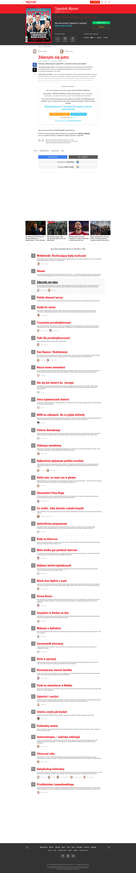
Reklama (70, 850)
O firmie (49, 850)
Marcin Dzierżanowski (44, 501)
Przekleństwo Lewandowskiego (55, 784)
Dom (73, 847)
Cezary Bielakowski (44, 315)
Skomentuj (84, 157)
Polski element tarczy (50, 297)
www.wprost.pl (70, 869)
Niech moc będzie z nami (52, 580)
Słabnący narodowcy (49, 445)
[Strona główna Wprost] (31, 2)
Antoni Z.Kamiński (43, 438)
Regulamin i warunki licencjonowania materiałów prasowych (58, 142)
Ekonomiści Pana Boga (50, 492)
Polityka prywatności (83, 850)
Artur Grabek (42, 531)
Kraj (62, 150)
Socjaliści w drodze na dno (53, 612)
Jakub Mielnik (43, 621)
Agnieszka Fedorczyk (44, 746)
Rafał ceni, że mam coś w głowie (56, 477)
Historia (86, 847)
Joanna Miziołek (53, 360)
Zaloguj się (73, 117)
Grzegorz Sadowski (44, 330)
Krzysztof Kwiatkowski (44, 678)
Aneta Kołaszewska (44, 651)
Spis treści (57, 17)
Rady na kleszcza (47, 539)
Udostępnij (54, 157)
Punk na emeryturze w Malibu (54, 685)
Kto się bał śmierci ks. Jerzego (55, 382)
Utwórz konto (101, 23)
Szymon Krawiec (56, 330)
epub (65, 41)
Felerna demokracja (48, 430)
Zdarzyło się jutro (47, 282)
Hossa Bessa (44, 596)
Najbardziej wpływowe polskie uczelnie (60, 460)
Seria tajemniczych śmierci (53, 399)
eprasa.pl (93, 37)
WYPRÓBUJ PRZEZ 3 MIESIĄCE (59, 114)
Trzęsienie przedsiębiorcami (54, 322)
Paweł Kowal (42, 375)
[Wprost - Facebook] (63, 856)
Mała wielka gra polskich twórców (57, 550)
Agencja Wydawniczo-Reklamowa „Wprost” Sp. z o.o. (65, 864)
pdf (58, 41)
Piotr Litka (42, 392)
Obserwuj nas (65, 162)
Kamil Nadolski (43, 636)
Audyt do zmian (46, 307)
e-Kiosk (99, 37)
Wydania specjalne (78, 17)
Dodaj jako (66, 167)
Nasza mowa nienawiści (51, 367)
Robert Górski (53, 290)
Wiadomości (55, 150)
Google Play (80, 135)
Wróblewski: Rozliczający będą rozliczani (61, 255)
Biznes (51, 847)
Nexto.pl (106, 37)
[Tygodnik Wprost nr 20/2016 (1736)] (39, 25)
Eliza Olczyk (42, 360)
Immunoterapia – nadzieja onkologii (58, 737)
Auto (68, 847)
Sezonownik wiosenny (50, 643)
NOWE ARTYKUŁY (68, 120)
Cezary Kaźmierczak (44, 344)
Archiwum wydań (66, 17)
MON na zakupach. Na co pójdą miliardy (61, 414)
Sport (63, 847)
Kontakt (54, 850)
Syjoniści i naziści (48, 696)
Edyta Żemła (42, 423)
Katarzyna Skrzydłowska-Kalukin (46, 516)
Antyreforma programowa (52, 523)
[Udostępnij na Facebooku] (35, 65)
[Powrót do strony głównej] (27, 847)
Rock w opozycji (46, 659)
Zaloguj (101, 27)
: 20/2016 (62, 11)
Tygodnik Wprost (66, 9)
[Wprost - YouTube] (73, 856)
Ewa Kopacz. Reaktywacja (52, 352)
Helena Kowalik (43, 718)
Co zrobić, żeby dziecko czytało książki (60, 508)
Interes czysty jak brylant (52, 711)
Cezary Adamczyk (43, 573)
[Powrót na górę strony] (109, 847)
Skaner (41, 271)
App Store (73, 135)
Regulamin (75, 850)
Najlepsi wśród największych (54, 565)
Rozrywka (79, 847)
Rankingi (93, 847)
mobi (72, 41)
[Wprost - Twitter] (68, 856)
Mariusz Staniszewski (78, 777)
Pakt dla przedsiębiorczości (53, 338)
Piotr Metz (53, 777)
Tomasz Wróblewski (44, 263)
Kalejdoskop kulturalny (50, 769)
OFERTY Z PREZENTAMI (78, 114)
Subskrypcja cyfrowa (90, 17)
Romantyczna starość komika (54, 670)
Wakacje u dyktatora (49, 628)
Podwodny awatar (47, 725)
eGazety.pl (87, 37)
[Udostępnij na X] (35, 70)
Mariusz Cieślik (43, 290)
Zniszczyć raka (46, 753)
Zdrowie (57, 847)
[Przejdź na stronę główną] (23, 2)
